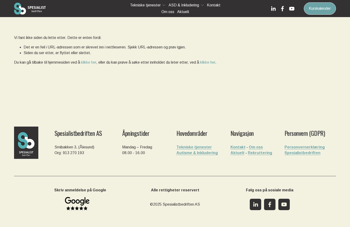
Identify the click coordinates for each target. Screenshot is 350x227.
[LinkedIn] (273, 8)
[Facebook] (282, 8)
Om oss (167, 12)
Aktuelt (183, 12)
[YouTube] (292, 8)
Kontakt (213, 5)
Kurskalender (320, 8)
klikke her (88, 62)
